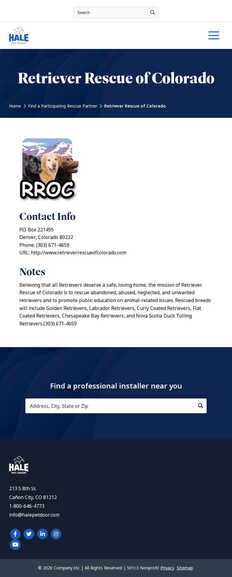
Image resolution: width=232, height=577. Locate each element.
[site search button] (152, 12)
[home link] (18, 472)
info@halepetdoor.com (34, 514)
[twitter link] (29, 534)
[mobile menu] (214, 35)
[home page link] (88, 35)
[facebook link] (15, 534)
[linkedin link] (42, 534)
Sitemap (185, 568)
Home (15, 106)
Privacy (167, 568)
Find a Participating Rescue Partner (62, 106)
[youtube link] (15, 544)
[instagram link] (56, 534)
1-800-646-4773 (26, 506)
